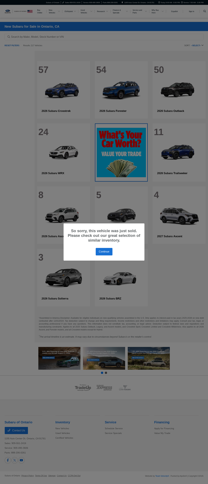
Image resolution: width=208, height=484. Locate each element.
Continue (104, 251)
